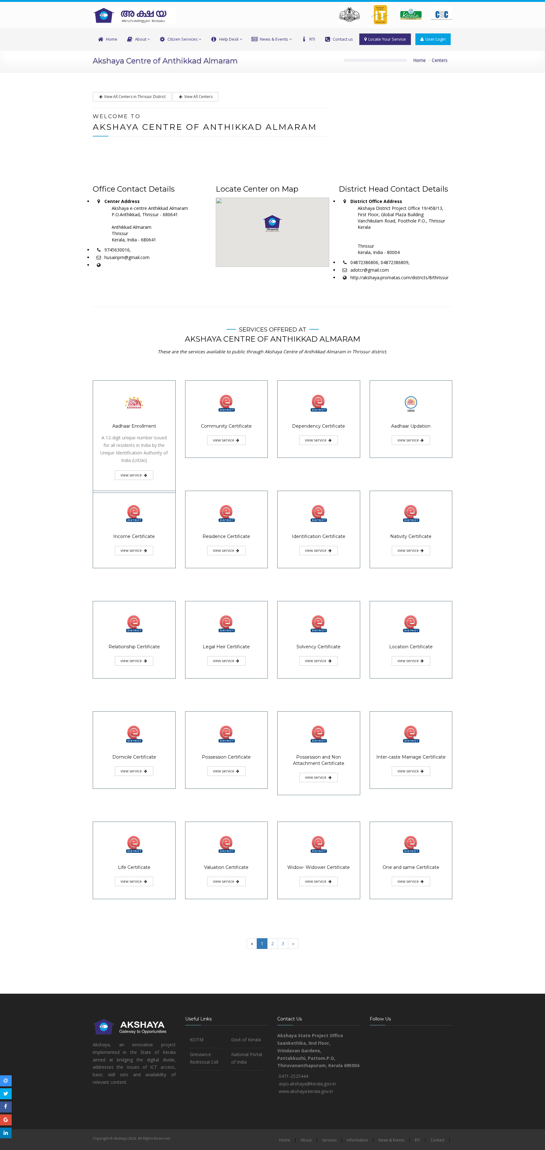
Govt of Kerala (246, 1040)
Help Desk (229, 39)
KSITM (196, 1040)
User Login (435, 39)
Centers (440, 60)
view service (131, 475)
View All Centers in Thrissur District (134, 96)
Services (329, 1140)
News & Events (274, 39)
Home (111, 39)
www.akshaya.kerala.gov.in (306, 1091)
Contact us (343, 39)
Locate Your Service (386, 39)
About (140, 39)
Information (357, 1140)
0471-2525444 (293, 1076)
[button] (272, 223)
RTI (312, 39)
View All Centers (198, 96)
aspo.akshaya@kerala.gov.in (307, 1084)
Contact (437, 1140)
